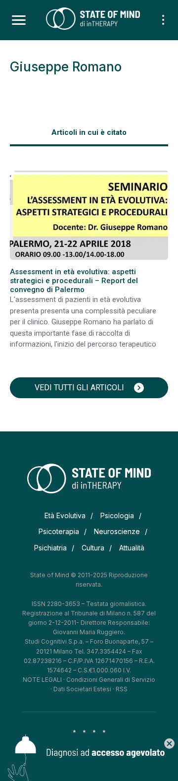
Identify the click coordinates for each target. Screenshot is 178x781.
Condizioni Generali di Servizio (110, 679)
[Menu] (19, 20)
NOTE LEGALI (42, 679)
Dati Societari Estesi (82, 689)
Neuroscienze (117, 531)
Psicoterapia (59, 531)
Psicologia (117, 515)
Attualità (131, 547)
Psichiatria (50, 547)
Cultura (93, 547)
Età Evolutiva (65, 515)
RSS (122, 689)
